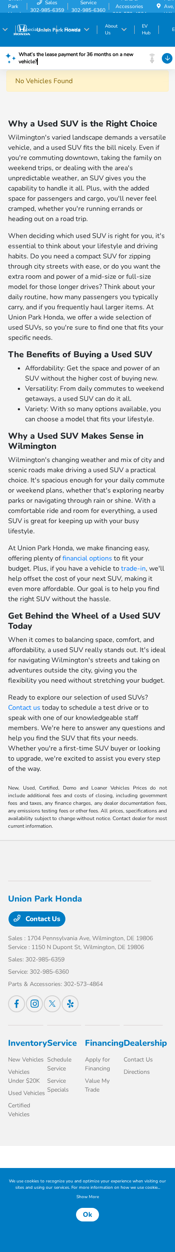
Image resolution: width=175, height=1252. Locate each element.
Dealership (145, 1043)
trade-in (133, 568)
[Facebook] (16, 1003)
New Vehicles (26, 1060)
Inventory (27, 1043)
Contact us (24, 707)
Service (62, 1043)
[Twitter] (52, 1003)
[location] (159, 6)
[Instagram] (34, 1003)
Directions (137, 1072)
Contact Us (42, 919)
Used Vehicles (26, 1093)
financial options (87, 558)
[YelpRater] (70, 1003)
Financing (104, 1043)
